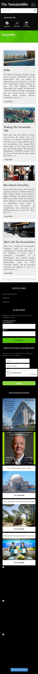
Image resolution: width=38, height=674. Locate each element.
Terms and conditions (10, 294)
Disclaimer (6, 298)
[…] (20, 97)
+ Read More (8, 101)
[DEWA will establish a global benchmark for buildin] (19, 414)
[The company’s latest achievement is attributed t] (19, 582)
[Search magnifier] (34, 10)
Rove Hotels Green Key (16, 185)
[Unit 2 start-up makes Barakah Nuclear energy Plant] (19, 482)
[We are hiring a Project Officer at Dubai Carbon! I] (19, 650)
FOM (7, 70)
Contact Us (6, 302)
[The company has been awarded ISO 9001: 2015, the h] (19, 616)
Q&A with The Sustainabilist (19, 241)
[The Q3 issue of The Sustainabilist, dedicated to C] (19, 448)
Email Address (8, 322)
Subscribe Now (10, 17)
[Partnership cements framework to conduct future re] (19, 549)
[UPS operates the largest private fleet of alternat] (19, 515)
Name (5, 330)
